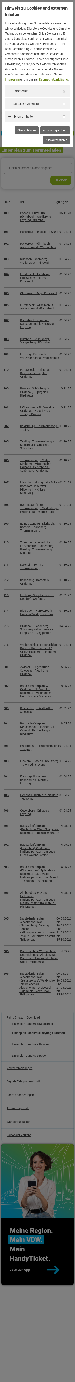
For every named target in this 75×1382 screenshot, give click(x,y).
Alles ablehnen (26, 130)
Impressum (12, 79)
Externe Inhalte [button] (23, 116)
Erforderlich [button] (20, 91)
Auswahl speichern (55, 130)
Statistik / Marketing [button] (26, 103)
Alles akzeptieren (56, 140)
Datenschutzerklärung (53, 79)
